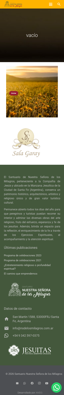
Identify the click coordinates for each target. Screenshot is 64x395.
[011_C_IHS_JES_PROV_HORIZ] (32, 350)
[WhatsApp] (24, 383)
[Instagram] (39, 383)
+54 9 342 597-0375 (26, 335)
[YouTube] (46, 383)
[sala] (32, 143)
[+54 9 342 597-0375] (8, 335)
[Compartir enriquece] (32, 91)
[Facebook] (32, 383)
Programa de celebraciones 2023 (22, 255)
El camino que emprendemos (20, 273)
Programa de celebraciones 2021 (22, 260)
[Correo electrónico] (17, 383)
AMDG (39, 392)
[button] (50, 4)
